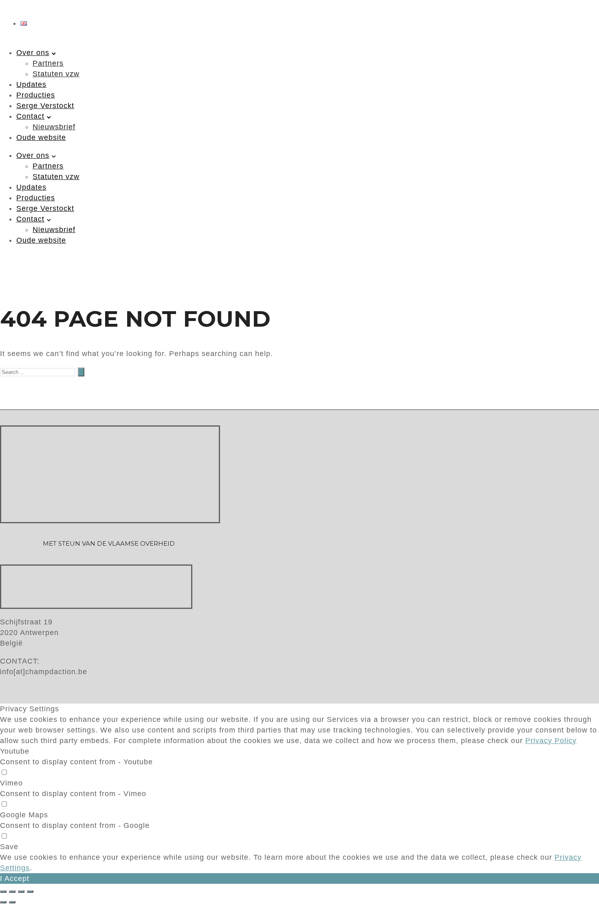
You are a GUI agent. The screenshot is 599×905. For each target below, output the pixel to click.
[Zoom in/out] (30, 891)
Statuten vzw (56, 74)
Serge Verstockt (45, 106)
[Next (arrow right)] (12, 902)
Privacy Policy (551, 741)
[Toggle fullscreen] (21, 891)
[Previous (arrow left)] (3, 902)
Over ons (32, 53)
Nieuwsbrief (54, 127)
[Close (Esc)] (3, 891)
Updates (31, 84)
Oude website (41, 137)
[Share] (12, 891)
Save (9, 847)
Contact (30, 116)
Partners (48, 63)
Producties (35, 95)
